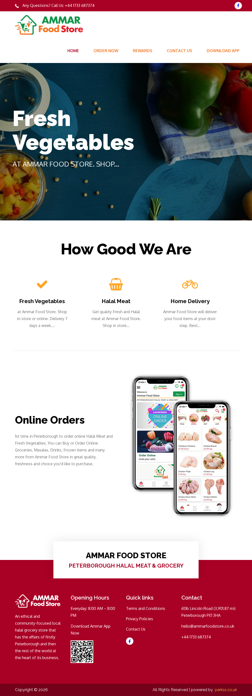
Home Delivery (190, 301)
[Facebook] (238, 5)
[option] (126, 141)
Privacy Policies (139, 618)
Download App (223, 50)
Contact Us (179, 50)
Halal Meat (116, 301)
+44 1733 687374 (79, 5)
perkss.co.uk (226, 689)
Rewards (142, 50)
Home (73, 50)
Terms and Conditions (145, 608)
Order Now (106, 50)
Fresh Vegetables (42, 301)
